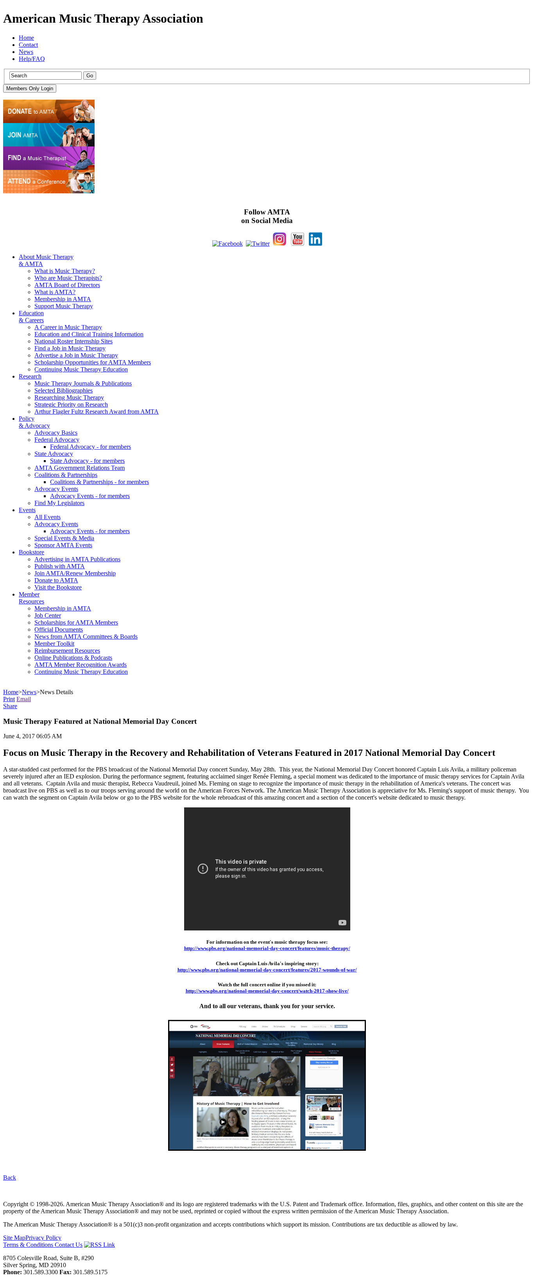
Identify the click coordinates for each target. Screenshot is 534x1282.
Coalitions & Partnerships (65, 474)
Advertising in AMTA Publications (77, 559)
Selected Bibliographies (63, 390)
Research (30, 376)
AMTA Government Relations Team (79, 467)
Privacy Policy (43, 1237)
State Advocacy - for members (87, 460)
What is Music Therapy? (64, 271)
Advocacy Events (56, 489)
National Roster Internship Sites (73, 341)
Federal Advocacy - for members (90, 446)
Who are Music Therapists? (68, 278)
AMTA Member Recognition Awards (80, 664)
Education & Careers (31, 316)
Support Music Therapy (63, 306)
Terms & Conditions (29, 1244)
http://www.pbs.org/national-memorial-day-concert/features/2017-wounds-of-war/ (267, 970)
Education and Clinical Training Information (88, 334)
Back (9, 1177)
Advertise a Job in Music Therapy (76, 355)
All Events (47, 517)
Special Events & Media (64, 538)
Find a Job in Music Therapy (70, 348)
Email (23, 699)
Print (9, 699)
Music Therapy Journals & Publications (83, 383)
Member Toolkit (54, 643)
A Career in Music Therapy (68, 327)
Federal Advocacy (56, 439)
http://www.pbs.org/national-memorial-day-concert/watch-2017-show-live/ (267, 991)
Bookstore (31, 552)
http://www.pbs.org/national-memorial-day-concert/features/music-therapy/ (267, 948)
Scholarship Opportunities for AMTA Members (92, 362)
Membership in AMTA (62, 299)
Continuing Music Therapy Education (81, 369)
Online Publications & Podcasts (73, 657)
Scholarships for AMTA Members (76, 622)
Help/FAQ (32, 58)
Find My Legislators (59, 503)
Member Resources (31, 598)
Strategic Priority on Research (71, 404)
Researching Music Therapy (69, 397)
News (26, 51)
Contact (28, 44)
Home (26, 37)
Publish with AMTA (59, 566)
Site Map (14, 1237)
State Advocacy (53, 453)
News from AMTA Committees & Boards (86, 636)
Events (27, 510)
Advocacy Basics (55, 432)
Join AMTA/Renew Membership (75, 573)
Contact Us (68, 1244)
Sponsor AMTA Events (63, 545)
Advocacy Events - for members (90, 496)
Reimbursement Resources (67, 650)
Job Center (47, 615)
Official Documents (58, 629)
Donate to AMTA (56, 580)
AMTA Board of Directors (67, 285)
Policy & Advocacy (34, 422)
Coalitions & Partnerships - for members (99, 482)
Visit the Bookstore (58, 587)
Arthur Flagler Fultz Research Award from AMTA (96, 411)
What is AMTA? (54, 292)
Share (10, 706)
